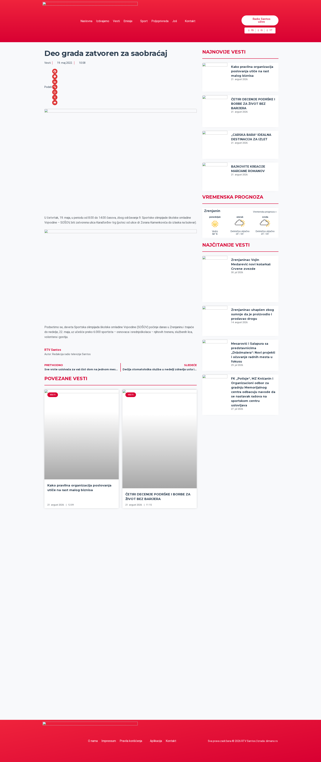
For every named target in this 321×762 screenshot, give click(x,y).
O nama (93, 741)
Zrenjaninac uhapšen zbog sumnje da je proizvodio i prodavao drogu (252, 314)
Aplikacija (156, 741)
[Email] (54, 102)
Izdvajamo (102, 21)
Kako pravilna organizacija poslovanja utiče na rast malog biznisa (252, 71)
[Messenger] (54, 76)
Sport (144, 21)
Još (174, 21)
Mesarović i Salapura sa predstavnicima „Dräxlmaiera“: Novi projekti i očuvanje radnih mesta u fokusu (253, 352)
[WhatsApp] (54, 92)
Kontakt (190, 21)
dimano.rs (272, 741)
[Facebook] (54, 71)
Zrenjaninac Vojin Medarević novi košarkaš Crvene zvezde (251, 264)
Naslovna (86, 21)
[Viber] (54, 87)
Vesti (116, 21)
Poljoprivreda (159, 21)
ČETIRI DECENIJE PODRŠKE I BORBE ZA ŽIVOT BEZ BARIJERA (253, 104)
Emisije (128, 21)
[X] (54, 97)
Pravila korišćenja (131, 741)
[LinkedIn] (54, 81)
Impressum (108, 741)
